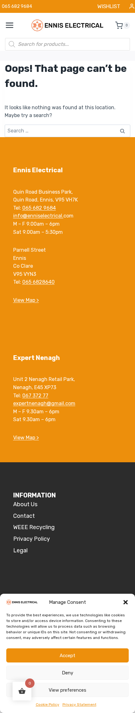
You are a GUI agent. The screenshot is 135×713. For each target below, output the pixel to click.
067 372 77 (35, 396)
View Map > (26, 300)
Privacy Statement (79, 704)
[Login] (132, 6)
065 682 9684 (39, 208)
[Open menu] (13, 25)
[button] (125, 602)
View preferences (67, 690)
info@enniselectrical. (38, 216)
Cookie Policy (47, 704)
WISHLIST (108, 6)
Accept (67, 655)
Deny (67, 673)
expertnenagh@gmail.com (44, 403)
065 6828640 (38, 282)
